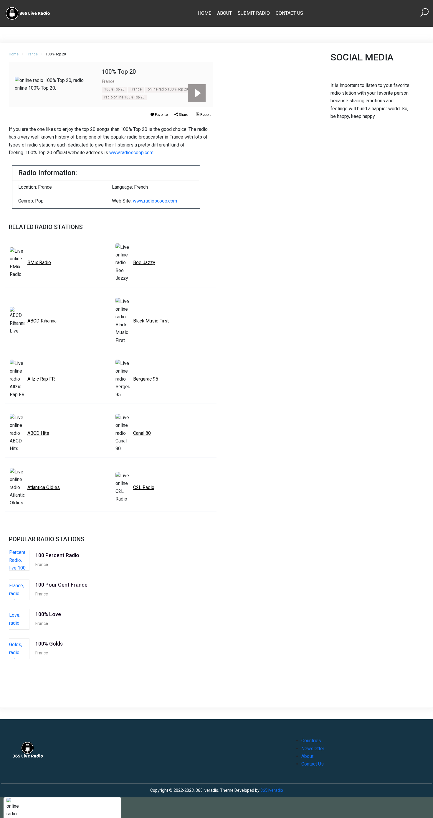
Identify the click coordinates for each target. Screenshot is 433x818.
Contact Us (289, 13)
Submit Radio (254, 13)
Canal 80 (142, 433)
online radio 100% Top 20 (168, 89)
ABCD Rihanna (42, 321)
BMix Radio (39, 262)
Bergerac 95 (145, 379)
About (224, 13)
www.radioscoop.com (131, 152)
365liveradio (271, 790)
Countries (311, 740)
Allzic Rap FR (41, 379)
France (32, 54)
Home (204, 13)
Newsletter (312, 748)
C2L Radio (143, 487)
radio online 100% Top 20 (124, 97)
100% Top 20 (114, 89)
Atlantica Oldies (43, 487)
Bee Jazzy (144, 262)
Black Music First (151, 321)
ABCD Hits (38, 433)
